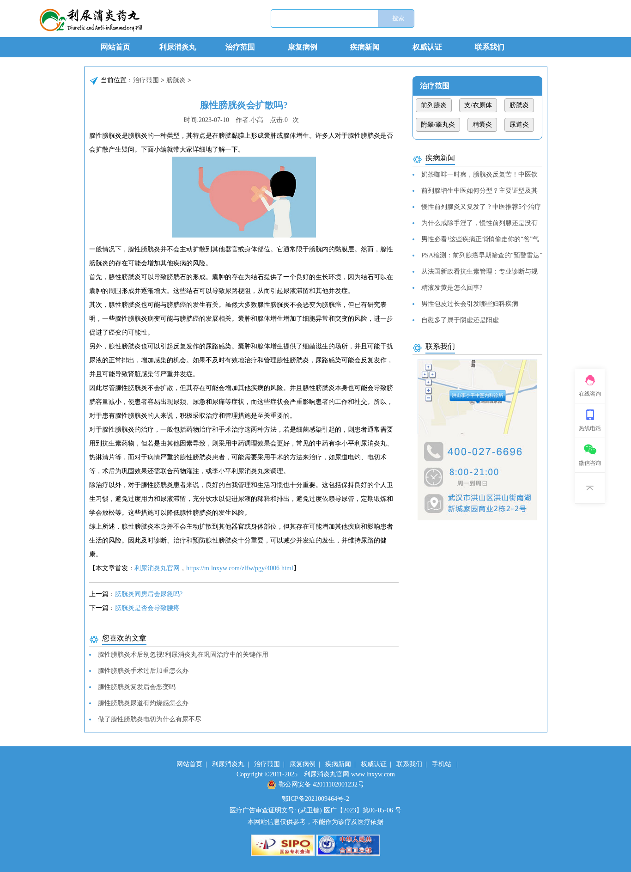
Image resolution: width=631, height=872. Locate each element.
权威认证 (427, 47)
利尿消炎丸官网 (157, 568)
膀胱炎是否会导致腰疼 (147, 607)
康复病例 (302, 47)
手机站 (441, 764)
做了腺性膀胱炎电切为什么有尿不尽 (149, 719)
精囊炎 (482, 124)
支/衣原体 (478, 105)
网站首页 (115, 47)
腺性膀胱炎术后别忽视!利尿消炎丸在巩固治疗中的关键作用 (183, 654)
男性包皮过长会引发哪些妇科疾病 (469, 303)
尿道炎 (519, 124)
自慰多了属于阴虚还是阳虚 (460, 320)
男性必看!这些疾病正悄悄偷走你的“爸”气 (480, 239)
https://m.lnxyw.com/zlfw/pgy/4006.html (239, 568)
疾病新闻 (365, 47)
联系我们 (489, 47)
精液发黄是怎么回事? (451, 287)
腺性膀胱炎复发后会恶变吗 (137, 686)
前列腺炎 (434, 105)
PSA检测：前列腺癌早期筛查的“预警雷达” (481, 255)
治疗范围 (240, 47)
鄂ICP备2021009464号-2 (315, 798)
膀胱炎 (176, 80)
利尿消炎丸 (177, 47)
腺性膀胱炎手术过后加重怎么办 (143, 670)
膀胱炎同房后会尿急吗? (148, 594)
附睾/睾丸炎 (438, 124)
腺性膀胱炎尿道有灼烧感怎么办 (143, 703)
